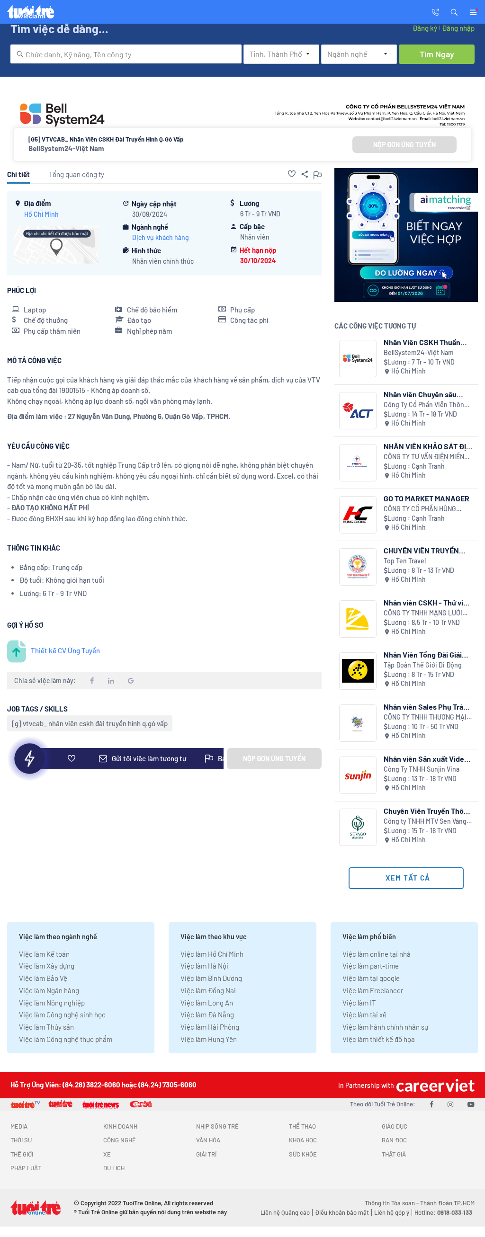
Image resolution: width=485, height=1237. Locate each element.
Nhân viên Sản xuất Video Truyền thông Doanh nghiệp (426, 758)
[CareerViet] (434, 1085)
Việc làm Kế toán (44, 954)
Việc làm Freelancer (372, 990)
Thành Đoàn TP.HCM (447, 1203)
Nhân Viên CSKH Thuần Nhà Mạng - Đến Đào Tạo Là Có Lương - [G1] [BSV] (425, 342)
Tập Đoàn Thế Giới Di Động (423, 665)
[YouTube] (471, 1104)
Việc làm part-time (370, 965)
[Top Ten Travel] (358, 567)
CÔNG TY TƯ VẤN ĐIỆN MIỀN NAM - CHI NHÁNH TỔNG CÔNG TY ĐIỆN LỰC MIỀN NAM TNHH (428, 457)
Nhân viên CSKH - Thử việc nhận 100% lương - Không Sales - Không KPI (428, 602)
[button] (454, 11)
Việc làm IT (359, 1002)
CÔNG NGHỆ (119, 1140)
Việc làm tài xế (364, 1014)
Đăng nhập (458, 28)
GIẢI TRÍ (206, 1154)
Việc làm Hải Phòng (209, 1027)
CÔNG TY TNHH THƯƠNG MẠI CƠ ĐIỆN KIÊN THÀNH (425, 717)
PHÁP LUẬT (25, 1168)
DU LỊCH (114, 1168)
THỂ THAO (302, 1126)
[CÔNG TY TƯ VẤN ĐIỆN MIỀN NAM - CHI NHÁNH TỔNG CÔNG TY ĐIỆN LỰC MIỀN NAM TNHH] (358, 463)
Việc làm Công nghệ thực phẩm (65, 1039)
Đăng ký (425, 28)
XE (107, 1154)
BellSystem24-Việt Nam (66, 148)
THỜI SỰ (21, 1140)
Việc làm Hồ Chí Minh (211, 954)
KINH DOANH (120, 1126)
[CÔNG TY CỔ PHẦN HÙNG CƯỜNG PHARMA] (358, 515)
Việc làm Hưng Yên (208, 1039)
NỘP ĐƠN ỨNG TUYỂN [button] (404, 145)
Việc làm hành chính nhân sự (385, 1027)
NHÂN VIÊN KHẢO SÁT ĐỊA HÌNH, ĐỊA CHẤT (427, 446)
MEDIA (18, 1126)
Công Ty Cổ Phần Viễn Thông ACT (426, 404)
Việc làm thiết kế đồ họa (378, 1039)
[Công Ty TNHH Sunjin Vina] (358, 775)
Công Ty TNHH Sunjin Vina (421, 769)
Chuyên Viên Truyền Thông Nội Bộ (428, 810)
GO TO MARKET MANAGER (426, 498)
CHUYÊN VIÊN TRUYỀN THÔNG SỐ (421, 550)
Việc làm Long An (206, 1002)
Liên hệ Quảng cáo (285, 1212)
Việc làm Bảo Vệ (43, 978)
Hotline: (443, 1212)
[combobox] (126, 53)
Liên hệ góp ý (391, 1212)
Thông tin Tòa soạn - (392, 1203)
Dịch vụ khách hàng (160, 237)
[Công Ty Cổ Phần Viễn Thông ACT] (358, 410)
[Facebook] (431, 1104)
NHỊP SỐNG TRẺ (217, 1126)
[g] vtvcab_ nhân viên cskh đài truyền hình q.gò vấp (90, 723)
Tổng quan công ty (76, 174)
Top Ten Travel (405, 561)
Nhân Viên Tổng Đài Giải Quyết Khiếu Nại (423, 654)
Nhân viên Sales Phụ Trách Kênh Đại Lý (428, 706)
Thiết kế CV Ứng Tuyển (65, 650)
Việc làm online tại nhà (376, 954)
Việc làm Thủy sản (46, 1027)
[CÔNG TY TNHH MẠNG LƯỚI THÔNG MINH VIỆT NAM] (358, 619)
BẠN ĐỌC (394, 1140)
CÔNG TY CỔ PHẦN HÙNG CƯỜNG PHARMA (420, 509)
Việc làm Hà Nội (204, 965)
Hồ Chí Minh (41, 214)
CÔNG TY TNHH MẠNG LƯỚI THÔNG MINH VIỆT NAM (423, 613)
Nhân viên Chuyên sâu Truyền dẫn (420, 394)
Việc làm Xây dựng (46, 965)
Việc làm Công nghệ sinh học (62, 1014)
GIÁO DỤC (394, 1126)
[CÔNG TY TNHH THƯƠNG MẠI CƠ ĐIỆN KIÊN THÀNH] (358, 723)
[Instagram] (450, 1104)
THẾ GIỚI (21, 1154)
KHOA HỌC (303, 1140)
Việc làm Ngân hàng (49, 990)
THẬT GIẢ (394, 1154)
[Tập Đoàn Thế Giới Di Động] (358, 671)
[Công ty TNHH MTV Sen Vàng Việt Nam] (358, 827)
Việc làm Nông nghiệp (52, 1002)
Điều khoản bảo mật (342, 1212)
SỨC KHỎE (303, 1154)
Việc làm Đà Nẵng (207, 1014)
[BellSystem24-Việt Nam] (358, 358)
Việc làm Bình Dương (211, 978)
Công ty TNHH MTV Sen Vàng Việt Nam (425, 821)
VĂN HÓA (208, 1140)
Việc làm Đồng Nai (208, 990)
